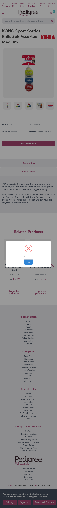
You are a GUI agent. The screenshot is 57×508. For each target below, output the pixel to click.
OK (29, 262)
